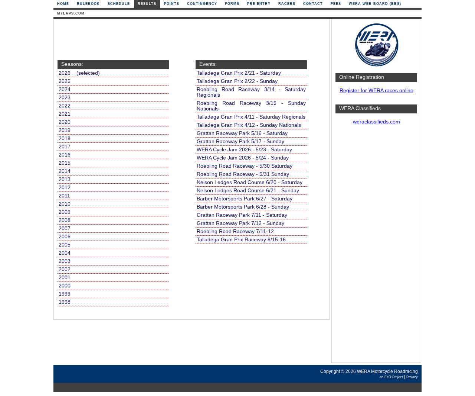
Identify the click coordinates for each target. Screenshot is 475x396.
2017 (65, 146)
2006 (65, 236)
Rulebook (88, 4)
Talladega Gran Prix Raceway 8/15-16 (241, 239)
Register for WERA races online (376, 90)
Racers (286, 4)
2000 (65, 286)
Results (147, 4)
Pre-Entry (259, 4)
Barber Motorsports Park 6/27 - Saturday (244, 199)
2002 (65, 269)
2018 (65, 138)
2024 (65, 89)
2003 (65, 261)
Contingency (202, 4)
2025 (65, 81)
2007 (65, 228)
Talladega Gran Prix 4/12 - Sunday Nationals (249, 125)
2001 (65, 277)
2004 (65, 253)
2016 (65, 155)
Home (63, 4)
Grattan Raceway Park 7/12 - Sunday (240, 223)
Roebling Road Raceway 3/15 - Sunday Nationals (251, 106)
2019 (65, 130)
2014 (65, 171)
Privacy (412, 377)
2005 (65, 245)
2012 (65, 187)
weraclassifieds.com (376, 122)
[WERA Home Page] (376, 65)
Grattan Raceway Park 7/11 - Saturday (242, 215)
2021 (65, 114)
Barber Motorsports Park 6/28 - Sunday (243, 207)
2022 (65, 106)
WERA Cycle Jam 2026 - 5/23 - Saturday (244, 149)
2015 (65, 163)
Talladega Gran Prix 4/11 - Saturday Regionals (251, 117)
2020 (65, 122)
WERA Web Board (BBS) (375, 4)
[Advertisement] (376, 247)
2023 (65, 97)
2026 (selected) (79, 73)
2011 (64, 196)
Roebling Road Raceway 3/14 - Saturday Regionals (251, 92)
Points (171, 4)
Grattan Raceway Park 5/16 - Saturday (242, 133)
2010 (65, 204)
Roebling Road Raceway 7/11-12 (235, 231)
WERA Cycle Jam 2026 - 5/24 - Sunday (243, 158)
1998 (65, 302)
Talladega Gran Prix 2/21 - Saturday (239, 73)
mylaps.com (71, 13)
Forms (232, 4)
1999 (65, 294)
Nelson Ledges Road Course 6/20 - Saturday (249, 182)
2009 (65, 212)
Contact (313, 4)
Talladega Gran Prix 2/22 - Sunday (237, 81)
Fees (336, 4)
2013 (65, 179)
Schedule (119, 4)
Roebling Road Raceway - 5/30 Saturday (244, 166)
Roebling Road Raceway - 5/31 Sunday (243, 174)
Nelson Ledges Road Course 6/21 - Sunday (248, 190)
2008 (65, 220)
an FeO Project (391, 377)
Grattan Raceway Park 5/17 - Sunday (240, 141)
